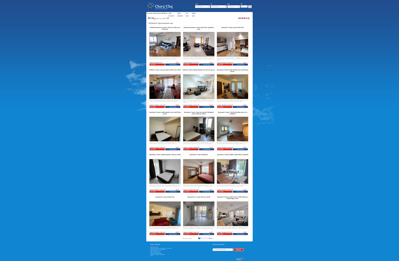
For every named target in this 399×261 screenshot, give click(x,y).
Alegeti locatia (215, 6)
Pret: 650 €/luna (206, 191)
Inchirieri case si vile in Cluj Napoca (158, 249)
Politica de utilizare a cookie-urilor (157, 254)
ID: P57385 (153, 191)
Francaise (245, 18)
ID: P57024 (186, 234)
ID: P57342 (186, 191)
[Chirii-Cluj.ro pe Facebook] (149, 18)
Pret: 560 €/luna (206, 234)
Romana (239, 18)
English (242, 18)
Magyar (248, 18)
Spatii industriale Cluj (155, 252)
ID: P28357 (220, 64)
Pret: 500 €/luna (173, 107)
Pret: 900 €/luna (206, 64)
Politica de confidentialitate (156, 253)
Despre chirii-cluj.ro (154, 247)
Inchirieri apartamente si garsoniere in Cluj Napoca (160, 248)
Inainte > (211, 238)
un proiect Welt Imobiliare (161, 8)
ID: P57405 (186, 107)
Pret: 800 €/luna (173, 64)
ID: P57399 (220, 149)
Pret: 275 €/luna (240, 191)
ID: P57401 (186, 149)
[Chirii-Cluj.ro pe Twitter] (151, 18)
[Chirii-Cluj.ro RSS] (168, 18)
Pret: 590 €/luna (240, 149)
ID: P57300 (220, 191)
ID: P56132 (153, 64)
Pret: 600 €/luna (173, 191)
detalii (177, 62)
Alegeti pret (231, 6)
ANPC (151, 255)
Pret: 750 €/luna (240, 234)
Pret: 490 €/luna (206, 107)
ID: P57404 (220, 107)
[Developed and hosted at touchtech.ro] (240, 260)
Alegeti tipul (199, 6)
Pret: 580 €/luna (240, 107)
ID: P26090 (153, 107)
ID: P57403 (153, 149)
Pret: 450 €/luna (240, 64)
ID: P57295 (153, 234)
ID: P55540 (186, 64)
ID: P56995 (220, 234)
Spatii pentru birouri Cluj (155, 250)
